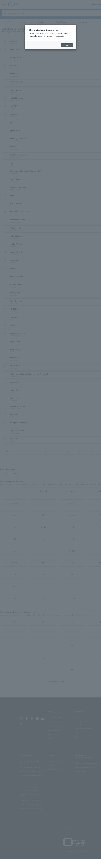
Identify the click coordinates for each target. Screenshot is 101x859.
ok (67, 45)
